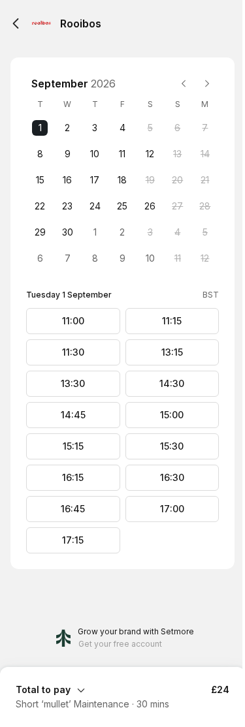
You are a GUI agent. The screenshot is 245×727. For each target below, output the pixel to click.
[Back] (16, 23)
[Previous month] (183, 83)
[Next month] (207, 83)
